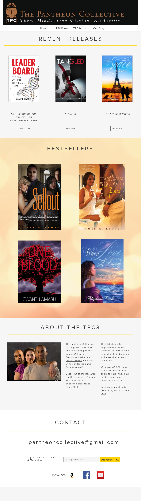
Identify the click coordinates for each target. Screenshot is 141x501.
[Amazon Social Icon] (72, 475)
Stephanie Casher (76, 357)
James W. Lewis (75, 354)
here (103, 393)
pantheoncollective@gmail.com (74, 442)
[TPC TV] (100, 475)
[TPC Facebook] (86, 475)
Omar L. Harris (74, 360)
